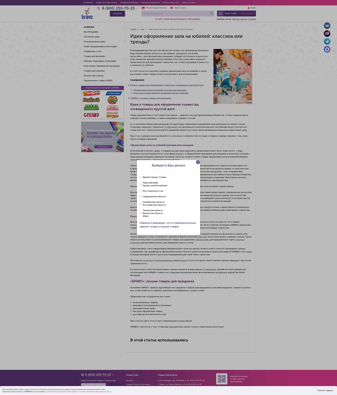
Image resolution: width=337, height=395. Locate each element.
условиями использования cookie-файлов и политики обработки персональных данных (79, 391)
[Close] (198, 162)
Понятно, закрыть (325, 390)
